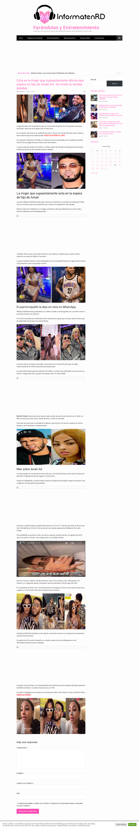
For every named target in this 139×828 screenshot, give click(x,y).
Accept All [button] (132, 824)
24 (106, 165)
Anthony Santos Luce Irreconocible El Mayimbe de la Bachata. (53, 73)
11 (110, 158)
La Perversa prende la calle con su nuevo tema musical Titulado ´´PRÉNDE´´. (110, 97)
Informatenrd (20, 91)
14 (93, 161)
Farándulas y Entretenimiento (66, 27)
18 (110, 161)
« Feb (92, 173)
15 (97, 161)
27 (120, 165)
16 (102, 161)
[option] (76, 73)
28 (93, 168)
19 (115, 161)
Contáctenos (99, 38)
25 (110, 165)
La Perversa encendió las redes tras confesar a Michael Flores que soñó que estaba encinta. (110, 123)
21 (93, 165)
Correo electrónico (25, 783)
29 (97, 168)
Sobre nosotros (70, 38)
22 (97, 165)
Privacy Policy (85, 38)
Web (18, 793)
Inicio (21, 38)
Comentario (22, 748)
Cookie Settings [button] (121, 824)
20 (120, 161)
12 (115, 158)
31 (106, 168)
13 (120, 158)
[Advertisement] (69, 56)
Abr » (97, 173)
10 (106, 158)
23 (102, 165)
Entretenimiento (53, 38)
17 (106, 161)
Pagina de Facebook (34, 38)
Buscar (93, 80)
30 (102, 168)
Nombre (20, 773)
